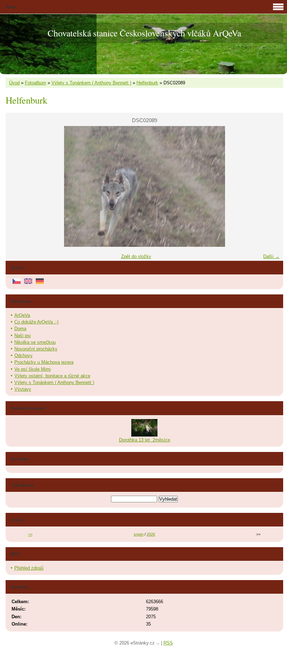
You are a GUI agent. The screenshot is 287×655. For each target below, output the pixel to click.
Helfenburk (147, 82)
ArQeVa (22, 315)
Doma (20, 328)
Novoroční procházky (35, 348)
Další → (271, 256)
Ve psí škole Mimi (32, 369)
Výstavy (22, 389)
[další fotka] (272, 186)
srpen (139, 534)
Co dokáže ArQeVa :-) (36, 322)
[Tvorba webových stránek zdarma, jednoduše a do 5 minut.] (158, 643)
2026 (151, 534)
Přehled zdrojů (28, 568)
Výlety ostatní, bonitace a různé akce (52, 375)
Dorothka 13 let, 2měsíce (144, 440)
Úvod (14, 82)
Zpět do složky (136, 256)
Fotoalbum (35, 82)
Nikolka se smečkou (35, 342)
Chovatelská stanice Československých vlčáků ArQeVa (144, 33)
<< (30, 534)
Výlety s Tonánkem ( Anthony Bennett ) (91, 82)
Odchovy (23, 355)
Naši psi (22, 335)
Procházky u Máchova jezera (44, 362)
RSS (168, 643)
